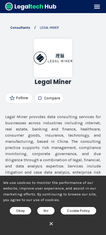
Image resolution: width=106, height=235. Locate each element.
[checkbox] (49, 98)
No (45, 210)
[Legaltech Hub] (31, 6)
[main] (53, 117)
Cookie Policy (78, 210)
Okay (20, 210)
